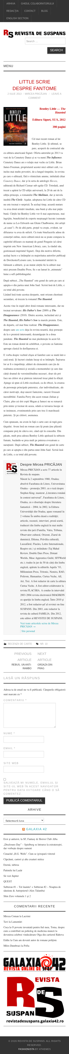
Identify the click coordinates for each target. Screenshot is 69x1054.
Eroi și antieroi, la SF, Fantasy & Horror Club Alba (30, 839)
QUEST (7, 881)
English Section (17, 18)
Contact (30, 11)
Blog (44, 11)
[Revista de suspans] (34, 33)
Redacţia (12, 11)
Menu (8, 66)
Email (9, 748)
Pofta (26, 945)
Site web (11, 763)
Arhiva (10, 3)
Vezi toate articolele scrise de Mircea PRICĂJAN (39, 624)
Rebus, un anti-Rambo (21, 666)
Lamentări (16, 921)
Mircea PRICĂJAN (36, 94)
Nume (9, 733)
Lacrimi (26, 916)
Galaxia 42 (36, 829)
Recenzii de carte (20, 644)
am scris (20, 329)
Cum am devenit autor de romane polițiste (35, 940)
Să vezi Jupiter (11, 876)
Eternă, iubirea (11, 864)
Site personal (28, 631)
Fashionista (26, 1049)
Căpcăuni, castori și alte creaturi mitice (23, 859)
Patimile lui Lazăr (12, 870)
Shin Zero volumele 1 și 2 (17, 896)
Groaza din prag (45, 666)
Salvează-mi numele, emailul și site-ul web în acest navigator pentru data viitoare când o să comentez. (31, 788)
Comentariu (15, 700)
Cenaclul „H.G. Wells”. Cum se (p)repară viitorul (29, 853)
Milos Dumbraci (11, 945)
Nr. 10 (43, 644)
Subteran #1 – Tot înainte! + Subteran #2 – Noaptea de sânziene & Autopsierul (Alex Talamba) (32, 888)
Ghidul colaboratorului (37, 3)
